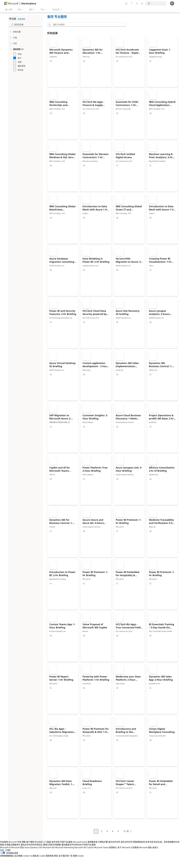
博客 (24, 842)
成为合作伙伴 (114, 842)
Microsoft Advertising (64, 847)
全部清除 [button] (21, 19)
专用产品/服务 (66, 842)
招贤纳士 (113, 847)
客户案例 (30, 842)
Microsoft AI (5, 847)
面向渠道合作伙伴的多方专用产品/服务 (78, 844)
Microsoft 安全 (17, 847)
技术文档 (55, 842)
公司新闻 (135, 847)
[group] (50, 61)
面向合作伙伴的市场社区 (32, 844)
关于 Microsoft (123, 847)
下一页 (126, 831)
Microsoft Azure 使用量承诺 (85, 842)
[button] (49, 24)
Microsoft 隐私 (145, 847)
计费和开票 (103, 842)
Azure (27, 847)
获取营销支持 (139, 842)
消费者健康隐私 (7, 855)
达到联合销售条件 (12, 844)
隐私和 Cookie (39, 855)
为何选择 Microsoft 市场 (10, 842)
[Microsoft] (11, 3)
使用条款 (50, 855)
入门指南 (47, 842)
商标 (56, 855)
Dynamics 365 (36, 847)
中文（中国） (6, 850)
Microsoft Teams (101, 847)
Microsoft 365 (49, 847)
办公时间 (39, 842)
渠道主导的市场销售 (52, 844)
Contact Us (27, 855)
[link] (62, 62)
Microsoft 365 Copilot (83, 847)
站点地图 (18, 855)
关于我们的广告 (65, 855)
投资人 (155, 847)
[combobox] (87, 24)
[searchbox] (28, 24)
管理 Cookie (78, 855)
